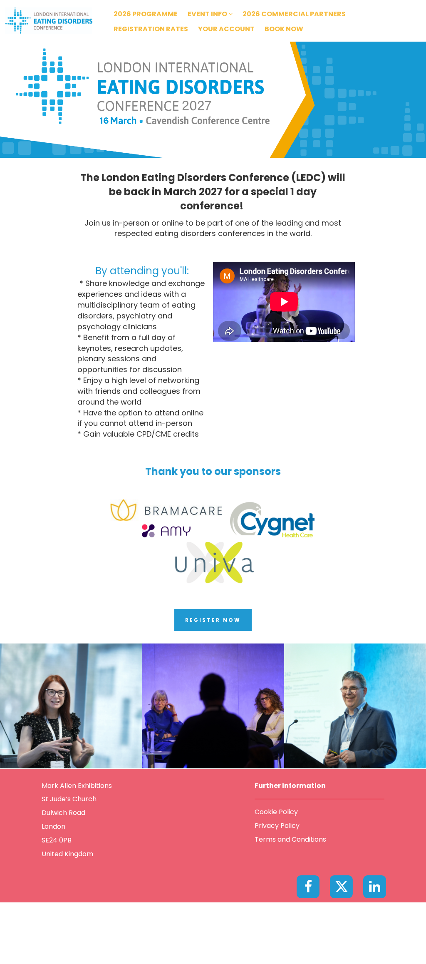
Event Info (208, 14)
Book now (284, 29)
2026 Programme (146, 14)
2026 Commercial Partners (294, 14)
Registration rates (151, 29)
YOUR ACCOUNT (226, 29)
